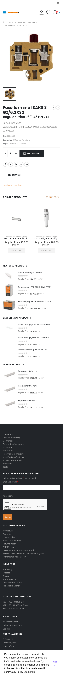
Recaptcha (8, 495)
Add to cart (33, 153)
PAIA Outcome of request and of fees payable (23, 553)
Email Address (10, 481)
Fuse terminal (13, 144)
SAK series (17, 140)
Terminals (26, 140)
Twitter (10, 164)
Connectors (8, 434)
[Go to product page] (16, 219)
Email (26, 164)
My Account (8, 530)
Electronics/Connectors (13, 444)
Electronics (8, 440)
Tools (5, 466)
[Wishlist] (48, 12)
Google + (21, 164)
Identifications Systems (13, 457)
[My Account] (41, 12)
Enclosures (8, 450)
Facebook (5, 164)
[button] (5, 12)
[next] (58, 107)
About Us (7, 534)
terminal (23, 144)
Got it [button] (55, 663)
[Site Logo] (13, 12)
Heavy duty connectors (13, 453)
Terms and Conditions (13, 540)
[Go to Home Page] (4, 22)
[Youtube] (58, 3)
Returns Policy (9, 543)
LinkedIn (16, 164)
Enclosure (7, 447)
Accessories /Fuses (12, 236)
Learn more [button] (29, 672)
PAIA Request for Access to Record (18, 550)
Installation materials (12, 460)
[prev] (54, 107)
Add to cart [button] (17, 250)
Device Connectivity (11, 437)
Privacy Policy (9, 537)
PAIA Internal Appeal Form (14, 556)
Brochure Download (12, 185)
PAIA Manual (8, 547)
